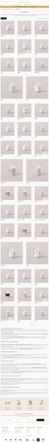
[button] (37, 6)
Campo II (19, 72)
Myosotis (36, 118)
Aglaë (36, 136)
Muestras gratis (17, 430)
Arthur (36, 320)
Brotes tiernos (3, 182)
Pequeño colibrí (3, 265)
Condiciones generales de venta (7, 431)
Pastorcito (2, 283)
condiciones (31, 422)
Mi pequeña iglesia (42, 219)
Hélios (36, 35)
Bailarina (19, 302)
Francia (27, 430)
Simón (2, 118)
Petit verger (19, 136)
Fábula (27, 99)
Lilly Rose (27, 265)
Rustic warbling (20, 118)
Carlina (36, 302)
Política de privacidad (18, 431)
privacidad (28, 422)
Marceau (2, 155)
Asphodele (2, 35)
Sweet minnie (24, 35)
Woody (19, 283)
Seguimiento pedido (5, 430)
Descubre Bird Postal (29, 435)
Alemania (27, 431)
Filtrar (4, 18)
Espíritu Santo (37, 72)
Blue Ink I (36, 283)
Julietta (2, 320)
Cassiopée (28, 182)
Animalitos (2, 302)
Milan (35, 155)
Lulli (1, 99)
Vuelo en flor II (3, 219)
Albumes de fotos (38, 4)
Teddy (23, 219)
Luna (1, 72)
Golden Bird (19, 155)
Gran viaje (2, 136)
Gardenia (19, 320)
